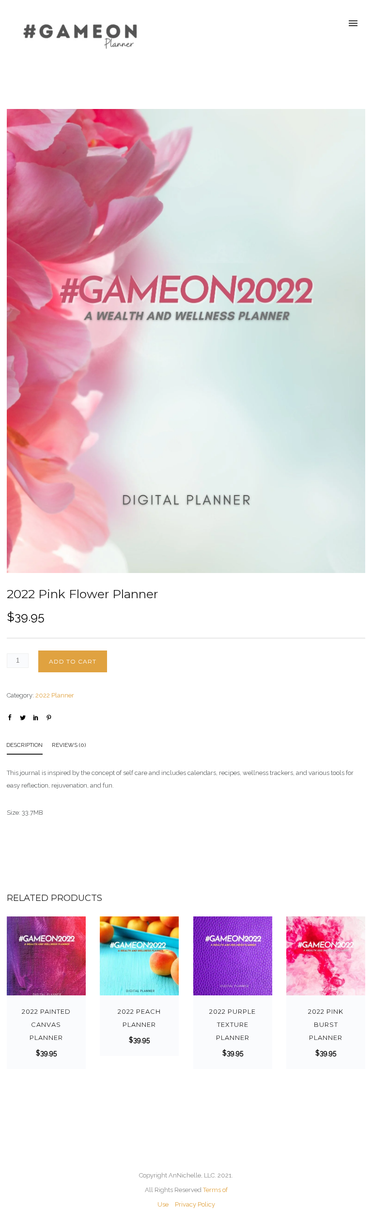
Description (24, 745)
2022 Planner (54, 695)
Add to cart (72, 661)
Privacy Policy (195, 1204)
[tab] (29, 747)
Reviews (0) (69, 745)
